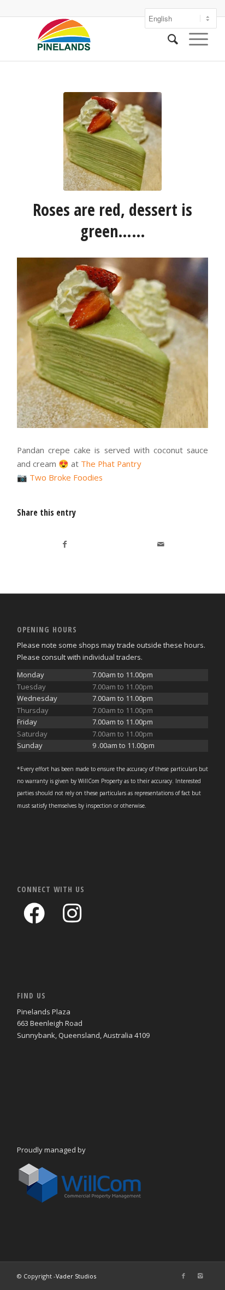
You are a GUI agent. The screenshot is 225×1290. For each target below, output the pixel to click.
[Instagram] (200, 1276)
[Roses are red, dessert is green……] (112, 141)
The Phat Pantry (111, 463)
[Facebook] (183, 1276)
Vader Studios (76, 1276)
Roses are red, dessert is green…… (112, 220)
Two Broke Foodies (66, 477)
